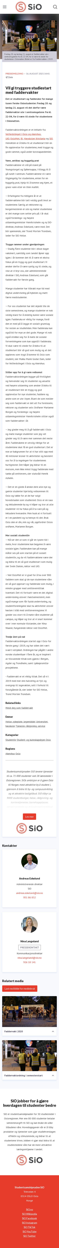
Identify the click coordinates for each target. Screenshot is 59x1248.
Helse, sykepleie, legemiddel (20, 721)
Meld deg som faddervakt (19, 707)
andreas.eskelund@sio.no (29, 893)
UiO (7, 138)
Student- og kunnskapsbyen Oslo (34, 739)
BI (22, 138)
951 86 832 (29, 897)
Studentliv (10, 739)
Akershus (10, 753)
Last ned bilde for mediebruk (20, 988)
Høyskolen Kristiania (34, 138)
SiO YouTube (29, 1231)
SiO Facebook (29, 1218)
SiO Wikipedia (29, 1213)
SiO (51, 138)
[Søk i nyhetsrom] (55, 7)
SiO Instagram (29, 1222)
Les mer (29, 816)
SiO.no (29, 1209)
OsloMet (14, 138)
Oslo (18, 753)
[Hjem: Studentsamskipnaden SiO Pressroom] (29, 7)
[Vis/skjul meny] (5, 7)
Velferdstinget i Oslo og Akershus (23, 134)
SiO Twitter (29, 1235)
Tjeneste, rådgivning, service (30, 726)
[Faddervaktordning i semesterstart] (29, 1055)
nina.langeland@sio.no (30, 957)
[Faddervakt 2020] (29, 1011)
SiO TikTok (29, 1227)
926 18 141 (29, 962)
